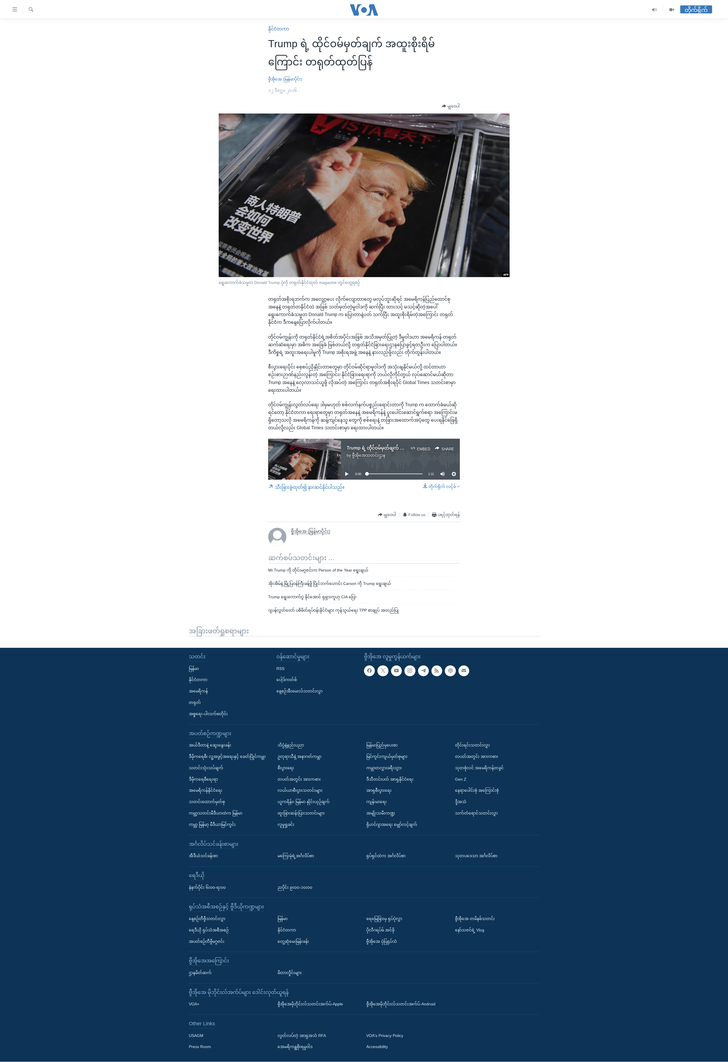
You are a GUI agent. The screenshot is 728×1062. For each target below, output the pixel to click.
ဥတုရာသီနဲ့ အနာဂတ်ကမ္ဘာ (299, 756)
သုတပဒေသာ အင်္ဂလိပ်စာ (476, 856)
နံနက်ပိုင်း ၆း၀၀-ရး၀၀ (207, 887)
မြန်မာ (194, 668)
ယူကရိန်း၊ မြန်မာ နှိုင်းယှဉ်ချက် (304, 802)
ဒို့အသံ (460, 802)
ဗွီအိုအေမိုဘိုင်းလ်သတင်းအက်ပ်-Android (400, 1004)
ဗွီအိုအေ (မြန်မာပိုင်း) (285, 79)
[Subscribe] (463, 670)
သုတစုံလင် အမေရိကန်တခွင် (479, 768)
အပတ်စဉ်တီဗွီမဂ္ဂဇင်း (206, 941)
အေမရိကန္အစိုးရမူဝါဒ (295, 1047)
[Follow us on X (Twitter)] (382, 670)
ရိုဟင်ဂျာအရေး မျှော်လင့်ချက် (391, 824)
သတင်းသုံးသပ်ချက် (206, 768)
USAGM (196, 1035)
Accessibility (377, 1047)
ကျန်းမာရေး (376, 802)
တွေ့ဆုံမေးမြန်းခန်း (293, 941)
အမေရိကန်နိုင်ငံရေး (205, 790)
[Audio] (654, 10)
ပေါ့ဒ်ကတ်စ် (286, 680)
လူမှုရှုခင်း (286, 824)
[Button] (451, 106)
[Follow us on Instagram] (409, 670)
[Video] (671, 10)
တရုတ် (195, 702)
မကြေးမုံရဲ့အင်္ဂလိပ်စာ (296, 856)
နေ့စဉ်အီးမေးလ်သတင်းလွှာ (299, 691)
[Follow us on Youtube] (396, 670)
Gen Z (460, 779)
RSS (280, 668)
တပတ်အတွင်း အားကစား (299, 779)
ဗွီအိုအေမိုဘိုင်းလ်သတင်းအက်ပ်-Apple (310, 1004)
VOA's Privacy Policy (384, 1035)
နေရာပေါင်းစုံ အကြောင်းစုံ (477, 790)
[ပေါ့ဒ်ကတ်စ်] (450, 670)
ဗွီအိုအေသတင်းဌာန (368, 455)
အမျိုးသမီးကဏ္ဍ (380, 813)
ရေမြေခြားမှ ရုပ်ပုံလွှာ (384, 918)
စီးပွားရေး (286, 768)
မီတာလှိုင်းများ (290, 972)
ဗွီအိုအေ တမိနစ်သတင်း (475, 918)
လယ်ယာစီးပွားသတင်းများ (300, 790)
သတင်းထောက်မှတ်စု (207, 802)
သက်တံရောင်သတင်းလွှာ (476, 813)
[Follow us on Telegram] (423, 670)
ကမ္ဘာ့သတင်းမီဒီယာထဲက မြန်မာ (215, 813)
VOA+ (194, 1004)
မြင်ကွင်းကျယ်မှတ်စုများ (387, 756)
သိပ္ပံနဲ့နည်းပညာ (291, 745)
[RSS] (436, 670)
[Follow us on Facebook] (369, 670)
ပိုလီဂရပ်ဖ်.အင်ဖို (380, 930)
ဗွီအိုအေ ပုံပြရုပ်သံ (381, 941)
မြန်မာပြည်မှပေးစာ (382, 745)
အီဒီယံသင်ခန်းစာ (203, 856)
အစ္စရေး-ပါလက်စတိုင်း (208, 714)
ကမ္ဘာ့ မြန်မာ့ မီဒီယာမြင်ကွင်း (212, 824)
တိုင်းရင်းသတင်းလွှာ (472, 745)
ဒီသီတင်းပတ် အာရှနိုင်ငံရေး (389, 779)
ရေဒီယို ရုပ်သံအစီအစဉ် (209, 930)
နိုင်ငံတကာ (278, 28)
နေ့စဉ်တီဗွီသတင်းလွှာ (207, 918)
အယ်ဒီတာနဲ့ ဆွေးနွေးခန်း (210, 745)
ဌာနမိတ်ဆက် (200, 972)
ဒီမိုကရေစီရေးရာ (203, 779)
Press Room (200, 1047)
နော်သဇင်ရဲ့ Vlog (469, 930)
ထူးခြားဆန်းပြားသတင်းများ (301, 813)
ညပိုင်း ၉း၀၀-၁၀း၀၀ (295, 887)
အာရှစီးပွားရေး (379, 790)
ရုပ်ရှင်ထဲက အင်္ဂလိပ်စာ (386, 856)
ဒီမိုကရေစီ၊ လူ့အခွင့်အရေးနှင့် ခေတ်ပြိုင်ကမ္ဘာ (227, 756)
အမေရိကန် (198, 691)
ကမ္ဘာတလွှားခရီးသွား (384, 768)
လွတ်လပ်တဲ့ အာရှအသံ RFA (302, 1035)
